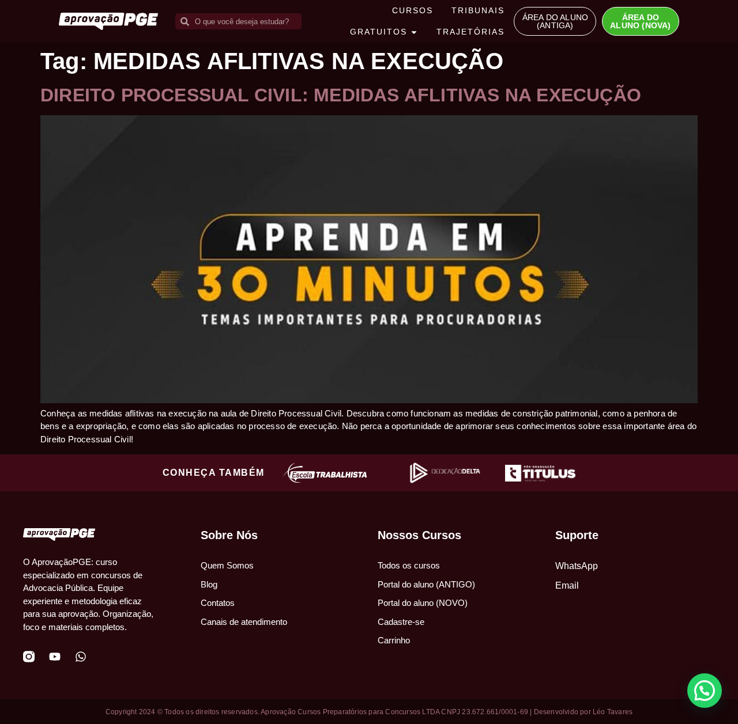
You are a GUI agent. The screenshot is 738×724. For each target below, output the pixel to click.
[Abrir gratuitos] (414, 32)
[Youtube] (55, 656)
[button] (704, 690)
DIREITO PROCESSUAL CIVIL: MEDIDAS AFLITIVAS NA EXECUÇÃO (340, 95)
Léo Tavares (612, 712)
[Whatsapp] (80, 656)
